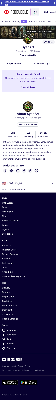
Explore (6, 21)
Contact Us (7, 314)
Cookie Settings (10, 319)
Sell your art (8, 263)
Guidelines (7, 301)
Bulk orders (7, 233)
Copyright (7, 310)
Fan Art (5, 207)
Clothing (19, 21)
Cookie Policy (39, 370)
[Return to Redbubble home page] (16, 12)
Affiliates (6, 258)
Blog (4, 216)
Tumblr (10, 343)
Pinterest (11, 348)
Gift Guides (7, 202)
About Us (6, 245)
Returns (6, 292)
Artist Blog (7, 272)
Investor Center (9, 249)
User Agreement (9, 366)
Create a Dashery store (13, 276)
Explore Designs (42, 63)
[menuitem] (6, 21)
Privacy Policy (24, 366)
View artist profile (28, 55)
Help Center (8, 296)
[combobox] (35, 12)
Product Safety (9, 305)
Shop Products (14, 63)
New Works (7, 211)
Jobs (4, 267)
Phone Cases (45, 21)
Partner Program (10, 254)
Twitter (10, 339)
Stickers (33, 21)
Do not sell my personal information (17, 370)
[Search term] (35, 12)
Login (5, 225)
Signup (5, 229)
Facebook (12, 334)
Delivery (6, 287)
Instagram (12, 330)
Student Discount (10, 220)
